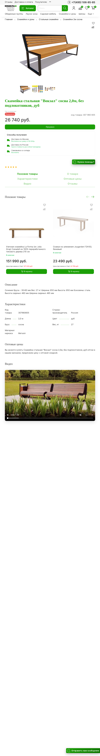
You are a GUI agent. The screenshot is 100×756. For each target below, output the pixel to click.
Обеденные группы (14, 14)
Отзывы (8, 2)
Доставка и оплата (24, 2)
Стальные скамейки (48, 19)
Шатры (82, 14)
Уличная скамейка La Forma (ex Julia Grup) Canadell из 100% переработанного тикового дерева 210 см (26, 249)
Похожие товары (27, 173)
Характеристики (27, 178)
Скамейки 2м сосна (72, 19)
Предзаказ (50, 127)
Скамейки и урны (67, 14)
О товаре (72, 173)
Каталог (30, 8)
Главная (9, 19)
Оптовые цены (73, 178)
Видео (27, 183)
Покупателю (41, 2)
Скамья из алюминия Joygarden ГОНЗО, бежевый (72, 247)
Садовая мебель (48, 14)
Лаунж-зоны (32, 14)
